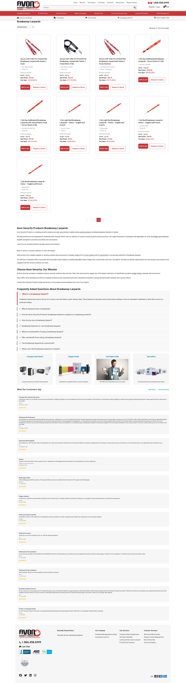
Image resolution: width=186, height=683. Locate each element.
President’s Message (101, 634)
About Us (82, 2)
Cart (167, 7)
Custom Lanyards (135, 640)
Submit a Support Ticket (162, 18)
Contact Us (110, 2)
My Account (147, 634)
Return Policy (148, 640)
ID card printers (103, 255)
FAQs (130, 637)
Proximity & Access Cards (119, 13)
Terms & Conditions (150, 642)
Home (75, 2)
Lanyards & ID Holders (141, 13)
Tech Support (91, 2)
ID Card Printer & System (127, 642)
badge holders (137, 273)
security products (85, 232)
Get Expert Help (124, 637)
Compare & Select (125, 634)
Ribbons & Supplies (80, 13)
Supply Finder (135, 634)
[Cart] (164, 7)
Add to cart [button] (25, 87)
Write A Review (164, 389)
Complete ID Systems (23, 13)
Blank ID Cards (98, 13)
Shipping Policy (159, 637)
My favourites (120, 2)
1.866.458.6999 (160, 2)
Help (153, 640)
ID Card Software (61, 13)
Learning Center (124, 640)
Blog (115, 634)
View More (151, 389)
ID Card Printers (43, 13)
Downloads (101, 2)
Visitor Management (163, 13)
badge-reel (157, 237)
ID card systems (89, 255)
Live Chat (26, 647)
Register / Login (154, 7)
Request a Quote (132, 2)
